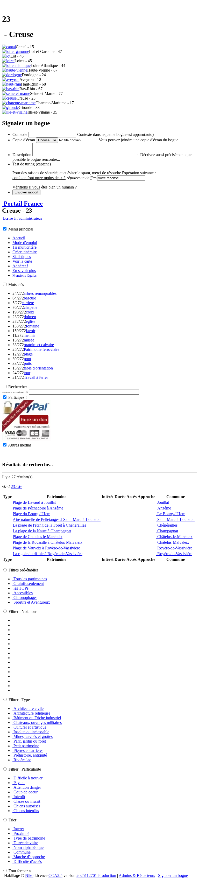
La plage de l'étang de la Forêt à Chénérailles (49, 525)
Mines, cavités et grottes (32, 736)
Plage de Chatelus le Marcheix (37, 536)
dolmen (30, 317)
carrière (28, 303)
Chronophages (24, 597)
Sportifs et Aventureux (31, 602)
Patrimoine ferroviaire (41, 349)
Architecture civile (28, 708)
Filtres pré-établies (23, 570)
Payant (18, 782)
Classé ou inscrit (26, 801)
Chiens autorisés (26, 806)
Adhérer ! (20, 266)
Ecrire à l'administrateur (22, 218)
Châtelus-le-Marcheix (174, 536)
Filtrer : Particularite (25, 769)
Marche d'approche (28, 857)
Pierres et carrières (27, 750)
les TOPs (20, 588)
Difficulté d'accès (27, 861)
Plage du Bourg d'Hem (31, 514)
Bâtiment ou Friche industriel (36, 718)
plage (28, 354)
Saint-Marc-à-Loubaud (175, 519)
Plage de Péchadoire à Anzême (38, 508)
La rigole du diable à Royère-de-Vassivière (47, 553)
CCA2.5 (55, 875)
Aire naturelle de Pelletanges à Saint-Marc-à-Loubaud (57, 519)
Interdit (18, 796)
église (30, 321)
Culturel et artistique (29, 727)
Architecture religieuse (31, 713)
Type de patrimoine (28, 838)
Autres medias (19, 445)
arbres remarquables (40, 293)
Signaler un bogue (173, 875)
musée (29, 340)
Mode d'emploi (24, 242)
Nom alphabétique (28, 847)
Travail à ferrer (36, 377)
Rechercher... (19, 387)
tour (27, 373)
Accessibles (22, 593)
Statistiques (21, 256)
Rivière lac (21, 760)
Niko (29, 875)
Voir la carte (22, 261)
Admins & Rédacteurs (137, 875)
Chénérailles (166, 525)
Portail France (22, 203)
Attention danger (26, 787)
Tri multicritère (24, 247)
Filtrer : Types (20, 699)
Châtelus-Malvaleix (172, 542)
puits (28, 363)
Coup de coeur (25, 792)
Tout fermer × (20, 871)
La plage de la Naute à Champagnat (42, 531)
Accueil (18, 238)
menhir (29, 335)
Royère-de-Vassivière (174, 548)
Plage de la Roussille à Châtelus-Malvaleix (47, 542)
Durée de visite (25, 843)
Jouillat (162, 502)
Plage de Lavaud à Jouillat (34, 502)
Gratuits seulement (28, 583)
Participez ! (17, 397)
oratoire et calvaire (39, 345)
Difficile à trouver (27, 778)
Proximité (20, 833)
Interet (18, 829)
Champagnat (167, 531)
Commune (21, 852)
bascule (30, 298)
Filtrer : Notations (23, 611)
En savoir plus (24, 270)
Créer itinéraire (24, 252)
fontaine (32, 326)
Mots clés (16, 284)
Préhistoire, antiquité (29, 755)
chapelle (30, 307)
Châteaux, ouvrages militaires (37, 722)
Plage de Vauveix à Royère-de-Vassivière (46, 548)
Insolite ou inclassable (30, 732)
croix (30, 312)
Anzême (163, 508)
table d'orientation (38, 368)
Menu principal (20, 229)
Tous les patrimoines (29, 579)
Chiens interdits (25, 810)
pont (27, 359)
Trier (12, 820)
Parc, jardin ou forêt (29, 741)
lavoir (30, 331)
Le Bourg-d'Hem (170, 514)
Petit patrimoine (25, 746)
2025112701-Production (96, 875)
